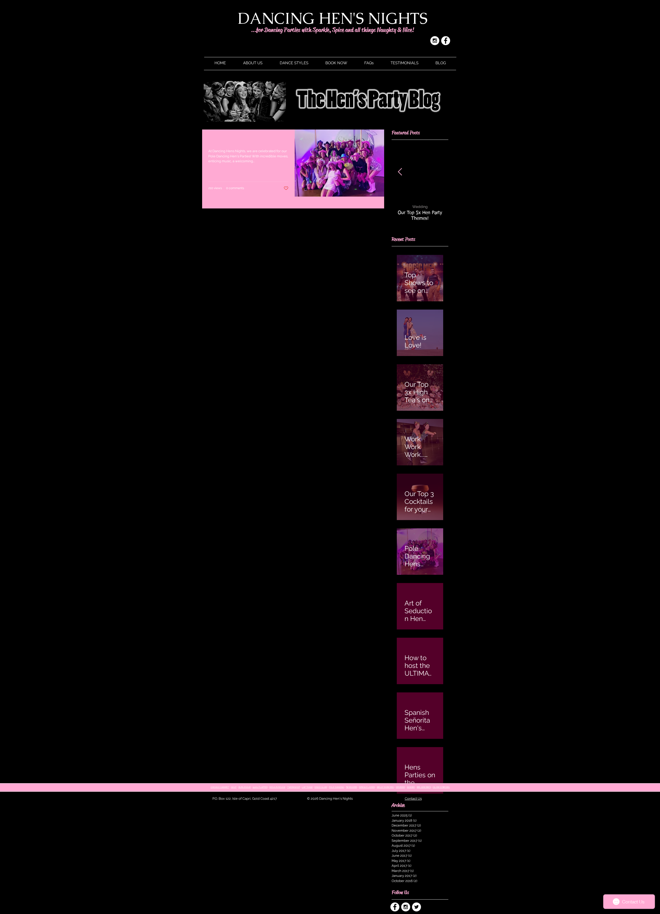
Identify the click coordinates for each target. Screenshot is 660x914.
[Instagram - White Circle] (434, 40)
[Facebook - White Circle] (445, 40)
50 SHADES (351, 787)
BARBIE (411, 787)
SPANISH (400, 787)
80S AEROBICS (424, 787)
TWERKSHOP (293, 787)
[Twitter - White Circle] (416, 906)
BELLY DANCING (385, 787)
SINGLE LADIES (367, 787)
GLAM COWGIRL (441, 787)
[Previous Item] (400, 172)
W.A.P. (234, 787)
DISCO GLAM (321, 787)
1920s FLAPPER (260, 787)
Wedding (420, 207)
